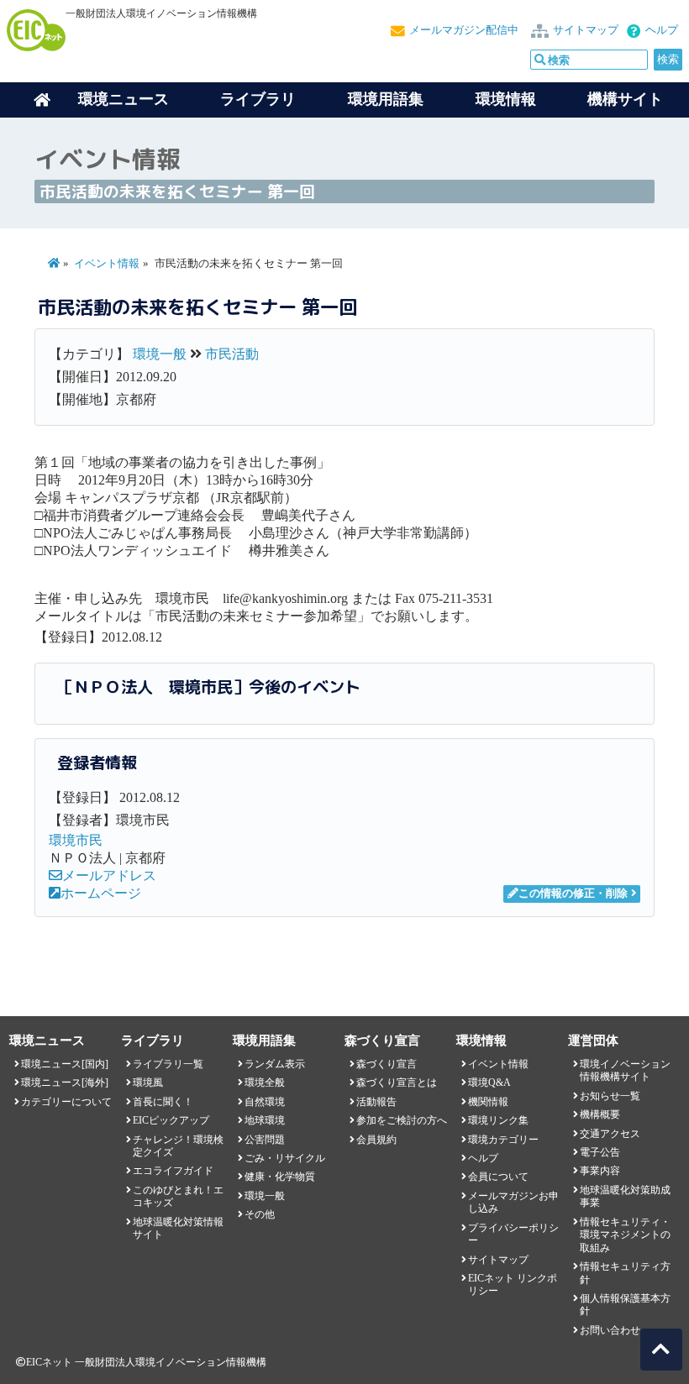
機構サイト (625, 99)
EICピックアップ (171, 1120)
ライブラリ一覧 (168, 1064)
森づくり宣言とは (396, 1082)
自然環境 (265, 1102)
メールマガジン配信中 (463, 30)
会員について (498, 1176)
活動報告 (376, 1102)
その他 (260, 1214)
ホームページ (100, 893)
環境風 (148, 1082)
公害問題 (265, 1139)
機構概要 (600, 1114)
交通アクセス (610, 1134)
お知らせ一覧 (610, 1096)
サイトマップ (585, 30)
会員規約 (376, 1139)
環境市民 (76, 840)
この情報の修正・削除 (573, 893)
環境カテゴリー (503, 1139)
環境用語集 (385, 99)
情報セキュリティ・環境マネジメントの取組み (625, 1235)
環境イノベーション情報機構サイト (625, 1070)
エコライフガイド (173, 1171)
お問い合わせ (610, 1330)
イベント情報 (106, 264)
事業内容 (600, 1171)
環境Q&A (489, 1082)
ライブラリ (258, 99)
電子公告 (600, 1152)
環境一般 (160, 354)
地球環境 (265, 1120)
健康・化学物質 (280, 1176)
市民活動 (232, 354)
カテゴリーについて (66, 1102)
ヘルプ (661, 30)
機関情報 (488, 1102)
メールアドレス (109, 875)
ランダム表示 (275, 1064)
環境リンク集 (498, 1120)
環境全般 (265, 1082)
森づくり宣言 (386, 1064)
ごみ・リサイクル (285, 1158)
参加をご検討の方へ (401, 1120)
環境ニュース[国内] (64, 1064)
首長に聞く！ (163, 1102)
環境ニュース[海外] (64, 1082)
